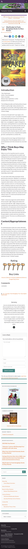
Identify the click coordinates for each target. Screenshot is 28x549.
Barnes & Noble (11, 277)
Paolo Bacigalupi (14, 293)
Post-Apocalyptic (22, 293)
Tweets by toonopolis (7, 434)
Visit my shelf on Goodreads (14, 426)
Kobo (17, 279)
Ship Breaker (4, 294)
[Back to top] (25, 546)
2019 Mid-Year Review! (8, 443)
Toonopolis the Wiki (18, 534)
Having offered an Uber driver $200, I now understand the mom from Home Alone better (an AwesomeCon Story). (14, 22)
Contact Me (5, 501)
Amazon (3, 277)
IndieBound (19, 277)
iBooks (24, 277)
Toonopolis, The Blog (6, 11)
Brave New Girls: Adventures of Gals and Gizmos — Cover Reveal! (14, 17)
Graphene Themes (11, 547)
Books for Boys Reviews (7, 489)
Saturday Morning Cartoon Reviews (12, 498)
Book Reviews (9, 32)
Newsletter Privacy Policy (10, 506)
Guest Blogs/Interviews (9, 483)
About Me (4, 481)
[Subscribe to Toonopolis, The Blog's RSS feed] (2, 1)
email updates (6, 41)
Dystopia (7, 293)
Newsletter (5, 504)
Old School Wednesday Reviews (11, 496)
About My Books (6, 486)
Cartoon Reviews (6, 494)
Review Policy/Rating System (10, 491)
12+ (4, 293)
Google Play (12, 279)
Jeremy (3, 32)
